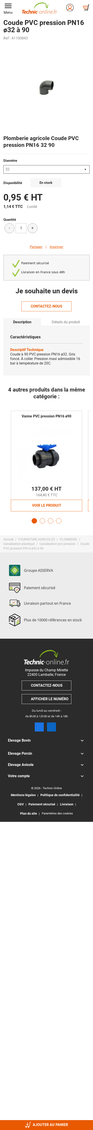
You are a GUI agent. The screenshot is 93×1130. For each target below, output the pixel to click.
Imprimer (56, 247)
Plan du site (28, 813)
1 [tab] (34, 521)
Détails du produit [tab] (66, 322)
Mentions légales (23, 795)
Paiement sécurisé (41, 804)
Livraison (66, 804)
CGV (20, 804)
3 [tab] (50, 521)
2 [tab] (42, 521)
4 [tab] (58, 521)
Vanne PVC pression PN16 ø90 (46, 416)
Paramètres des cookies (57, 813)
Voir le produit (46, 505)
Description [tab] (22, 322)
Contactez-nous (46, 306)
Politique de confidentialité (60, 795)
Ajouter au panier (50, 1125)
